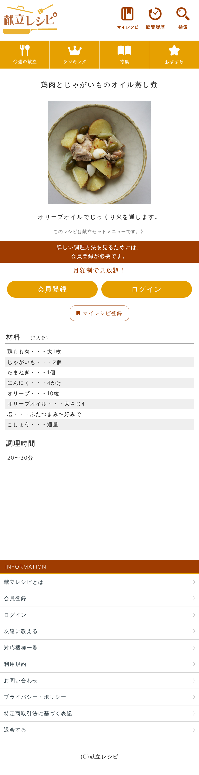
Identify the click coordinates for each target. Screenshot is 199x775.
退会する (15, 729)
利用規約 (15, 664)
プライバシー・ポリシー (35, 697)
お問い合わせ (21, 680)
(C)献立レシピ (99, 756)
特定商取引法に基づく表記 (38, 713)
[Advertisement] (99, 499)
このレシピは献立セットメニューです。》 (99, 231)
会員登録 (52, 289)
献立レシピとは (24, 582)
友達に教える (21, 631)
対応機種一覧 (21, 647)
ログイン (146, 289)
